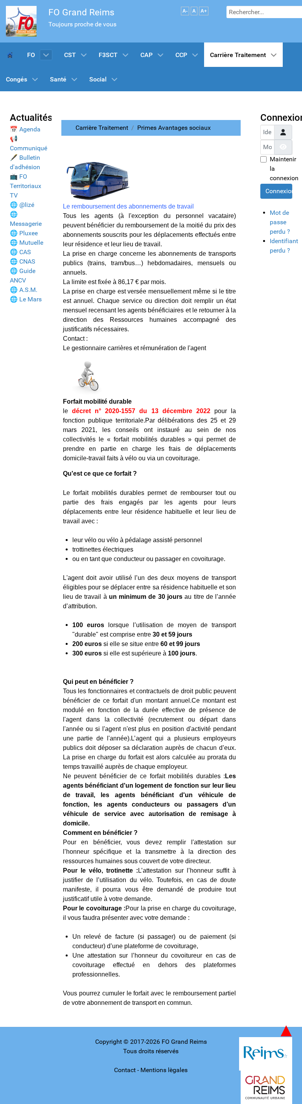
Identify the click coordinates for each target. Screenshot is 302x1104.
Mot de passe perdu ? (280, 222)
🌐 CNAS (22, 261)
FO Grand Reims (81, 12)
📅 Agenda (25, 129)
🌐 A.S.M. (23, 290)
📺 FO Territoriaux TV (25, 186)
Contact (125, 1070)
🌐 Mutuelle (26, 242)
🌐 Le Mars (26, 299)
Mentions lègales (164, 1070)
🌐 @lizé (22, 205)
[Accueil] (10, 54)
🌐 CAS (20, 252)
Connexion (278, 191)
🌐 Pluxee (24, 233)
